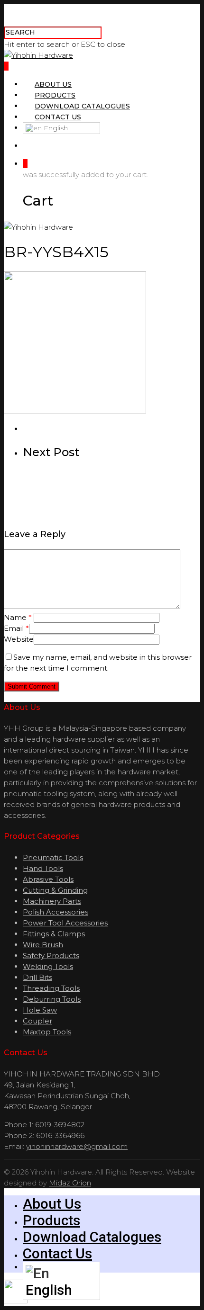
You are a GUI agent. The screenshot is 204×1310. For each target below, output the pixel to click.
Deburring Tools (52, 999)
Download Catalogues (82, 106)
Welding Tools (48, 966)
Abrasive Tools (48, 879)
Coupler (37, 1020)
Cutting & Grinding (55, 890)
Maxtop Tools (47, 1031)
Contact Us (58, 117)
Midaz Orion (70, 1182)
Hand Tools (43, 868)
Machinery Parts (52, 901)
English (55, 128)
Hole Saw (40, 1009)
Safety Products (51, 955)
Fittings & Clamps (54, 933)
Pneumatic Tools (53, 857)
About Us (53, 84)
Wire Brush (43, 944)
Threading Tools (51, 988)
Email (16, 628)
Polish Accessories (55, 911)
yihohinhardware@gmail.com (77, 1146)
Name (18, 617)
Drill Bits (37, 977)
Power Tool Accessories (65, 922)
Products (55, 95)
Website (19, 639)
